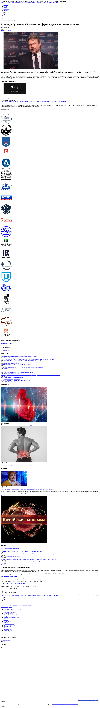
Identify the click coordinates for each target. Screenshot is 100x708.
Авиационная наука (8, 610)
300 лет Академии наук (9, 613)
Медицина (16, 363)
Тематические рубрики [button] (6, 607)
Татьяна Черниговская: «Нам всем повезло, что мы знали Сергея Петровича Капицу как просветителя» (26, 561)
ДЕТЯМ (5, 350)
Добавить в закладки (6, 30)
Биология (6, 358)
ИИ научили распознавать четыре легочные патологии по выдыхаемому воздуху (21, 361)
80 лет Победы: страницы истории (12, 609)
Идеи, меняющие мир (9, 624)
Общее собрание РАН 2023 (10, 614)
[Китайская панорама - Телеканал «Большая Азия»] (24, 542)
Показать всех (4, 112)
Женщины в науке (8, 616)
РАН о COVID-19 (8, 630)
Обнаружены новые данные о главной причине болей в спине (16, 465)
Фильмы (6, 622)
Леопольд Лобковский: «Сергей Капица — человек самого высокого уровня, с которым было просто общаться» (29, 559)
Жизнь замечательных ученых (11, 628)
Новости (10, 605)
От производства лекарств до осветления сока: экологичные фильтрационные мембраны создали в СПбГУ (27, 359)
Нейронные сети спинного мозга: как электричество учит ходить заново (19, 372)
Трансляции (7, 618)
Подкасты (24, 605)
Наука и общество (8, 360)
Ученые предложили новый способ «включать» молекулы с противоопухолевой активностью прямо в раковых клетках (30, 375)
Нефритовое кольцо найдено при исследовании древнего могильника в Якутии (21, 369)
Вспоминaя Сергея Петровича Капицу (10, 556)
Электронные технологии (10, 612)
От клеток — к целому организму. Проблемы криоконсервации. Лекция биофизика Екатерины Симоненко (27, 489)
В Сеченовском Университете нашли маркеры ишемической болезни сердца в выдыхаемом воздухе (26, 425)
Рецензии (6, 620)
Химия (25, 360)
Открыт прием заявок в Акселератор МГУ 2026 (12, 377)
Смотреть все (4, 495)
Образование (17, 379)
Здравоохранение (8, 363)
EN (6, 14)
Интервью (14, 605)
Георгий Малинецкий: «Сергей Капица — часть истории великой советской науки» (22, 551)
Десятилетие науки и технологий (12, 617)
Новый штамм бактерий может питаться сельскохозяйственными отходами (19, 356)
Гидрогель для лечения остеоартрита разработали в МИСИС (16, 364)
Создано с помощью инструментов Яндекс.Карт (88, 700)
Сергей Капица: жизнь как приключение (11, 548)
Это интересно (7, 621)
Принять (3, 706)
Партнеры (29, 605)
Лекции (20, 605)
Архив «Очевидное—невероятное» (12, 625)
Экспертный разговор (9, 631)
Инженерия (12, 358)
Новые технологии (18, 360)
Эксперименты (37, 360)
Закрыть (3, 641)
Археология (7, 371)
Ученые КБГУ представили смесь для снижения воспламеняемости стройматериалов (22, 367)
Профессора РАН (8, 629)
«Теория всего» (7, 626)
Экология (18, 358)
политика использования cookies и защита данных (65, 704)
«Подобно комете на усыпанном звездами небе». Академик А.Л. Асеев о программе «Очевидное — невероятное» (29, 554)
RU (4, 14)
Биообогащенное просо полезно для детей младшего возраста (16, 380)
